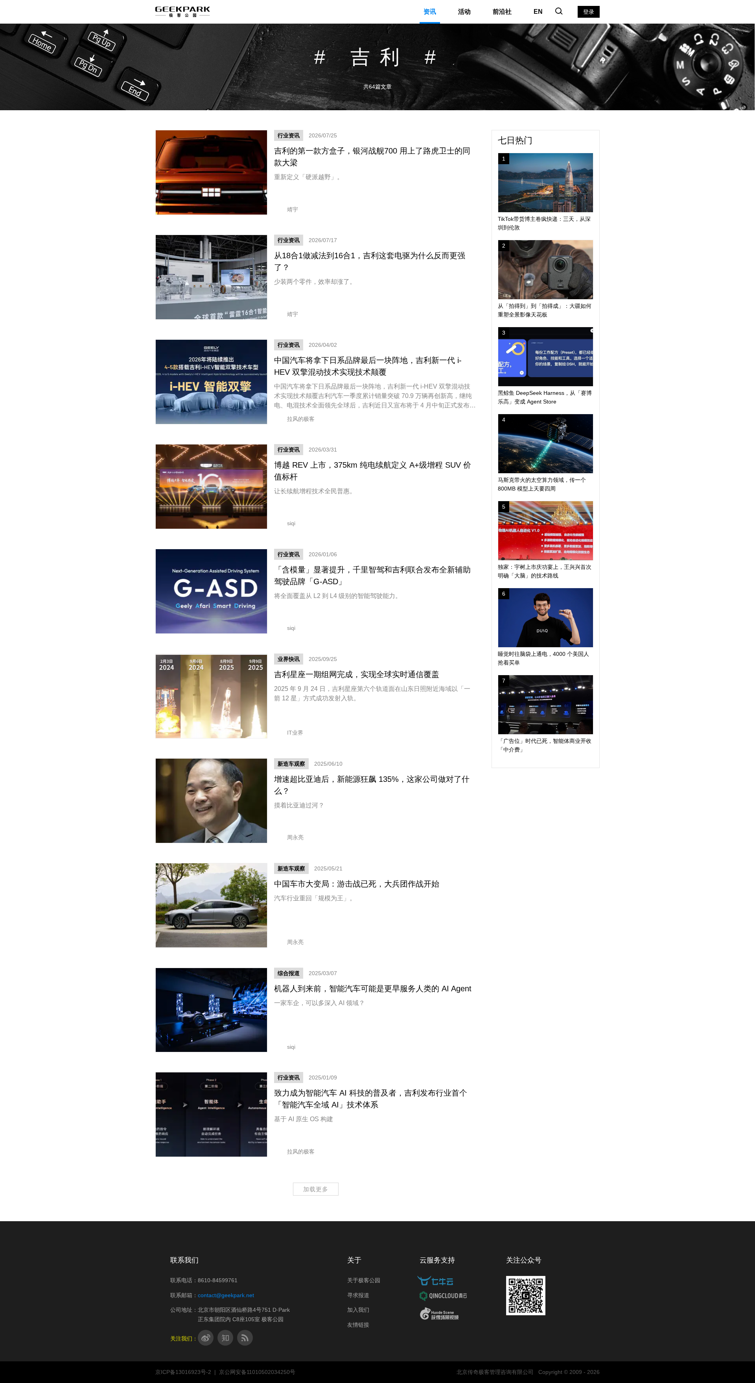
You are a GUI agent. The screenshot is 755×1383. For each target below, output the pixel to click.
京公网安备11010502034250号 (257, 1372)
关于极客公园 (363, 1280)
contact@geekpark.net (226, 1295)
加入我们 (358, 1310)
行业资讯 (289, 135)
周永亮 (295, 837)
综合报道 (289, 973)
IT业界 (295, 732)
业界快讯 (289, 659)
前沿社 (502, 11)
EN (538, 11)
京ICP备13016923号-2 (183, 1372)
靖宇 (292, 209)
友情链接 (358, 1325)
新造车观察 (291, 764)
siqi (291, 523)
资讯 (430, 11)
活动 (464, 11)
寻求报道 (358, 1295)
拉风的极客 (301, 419)
